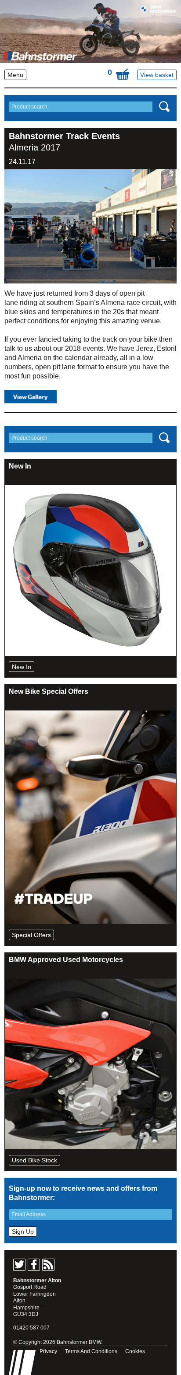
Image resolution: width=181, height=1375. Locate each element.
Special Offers (31, 934)
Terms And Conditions (91, 1351)
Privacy (48, 1351)
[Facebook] (34, 1265)
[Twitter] (19, 1265)
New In (21, 666)
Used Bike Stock (34, 1160)
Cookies (135, 1351)
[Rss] (48, 1265)
